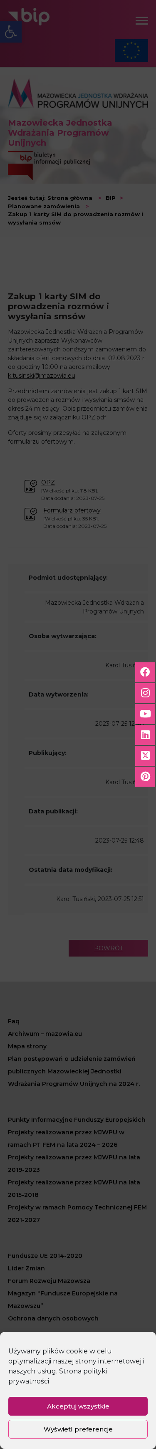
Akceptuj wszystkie (78, 1406)
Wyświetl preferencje (78, 1429)
